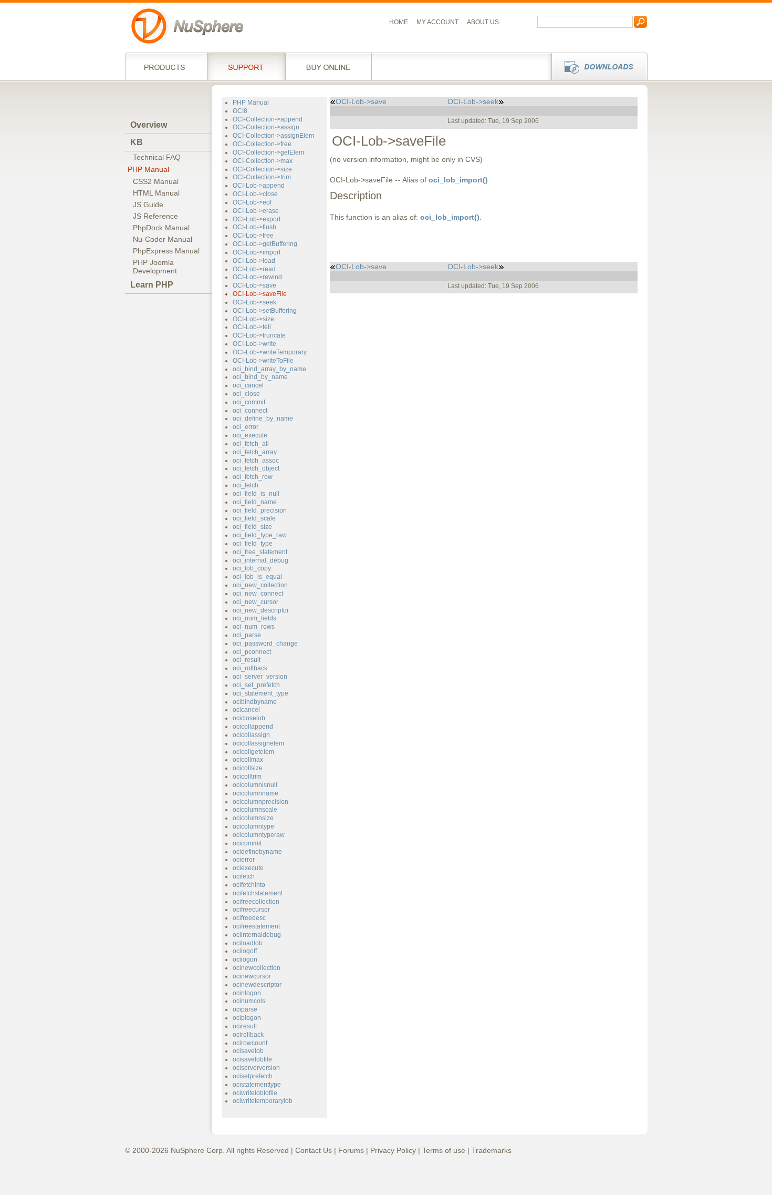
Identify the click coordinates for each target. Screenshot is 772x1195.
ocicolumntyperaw (259, 835)
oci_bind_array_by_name (269, 369)
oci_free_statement (260, 552)
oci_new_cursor (255, 602)
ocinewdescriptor (257, 984)
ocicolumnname (255, 793)
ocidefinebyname (257, 851)
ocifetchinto (249, 884)
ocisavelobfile (252, 1059)
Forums (351, 1150)
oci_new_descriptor (261, 610)
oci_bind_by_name (260, 377)
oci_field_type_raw (260, 535)
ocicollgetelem (253, 751)
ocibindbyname (255, 702)
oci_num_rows (254, 626)
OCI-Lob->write (254, 344)
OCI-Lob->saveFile (260, 294)
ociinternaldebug (257, 934)
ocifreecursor (251, 909)
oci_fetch (245, 485)
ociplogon (247, 1018)
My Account (437, 22)
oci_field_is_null (256, 493)
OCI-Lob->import (256, 252)
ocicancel (246, 709)
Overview (148, 124)
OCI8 (240, 111)
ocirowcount (250, 1043)
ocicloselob (249, 718)
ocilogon (245, 959)
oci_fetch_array (255, 452)
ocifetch (244, 876)
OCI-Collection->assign (266, 127)
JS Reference (155, 216)
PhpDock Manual (161, 227)
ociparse (245, 1009)
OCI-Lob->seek (254, 302)
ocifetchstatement (258, 893)
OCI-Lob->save (254, 285)
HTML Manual (156, 193)
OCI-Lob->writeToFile (263, 360)
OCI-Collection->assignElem (273, 135)
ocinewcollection (256, 968)
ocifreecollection (256, 901)
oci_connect (250, 410)
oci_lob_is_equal (257, 576)
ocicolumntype (253, 826)
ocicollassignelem (258, 743)
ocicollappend (253, 726)
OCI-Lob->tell (252, 327)
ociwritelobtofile (255, 1093)
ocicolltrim (247, 776)
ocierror (244, 859)
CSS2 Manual (156, 181)
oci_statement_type (260, 693)
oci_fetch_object (256, 468)
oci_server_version (260, 676)
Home (398, 22)
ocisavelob (248, 1051)
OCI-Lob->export (256, 219)
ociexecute (248, 868)
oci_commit (249, 402)
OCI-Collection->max (263, 161)
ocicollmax (248, 759)
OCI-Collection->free (262, 144)
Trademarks (492, 1150)
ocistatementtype (257, 1084)
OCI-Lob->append (259, 185)
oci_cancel (248, 385)
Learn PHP (151, 284)
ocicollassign (251, 735)
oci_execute (250, 435)
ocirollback (248, 1034)
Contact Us (313, 1150)
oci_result (246, 659)
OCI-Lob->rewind (257, 277)
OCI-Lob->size (253, 319)
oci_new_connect (258, 593)
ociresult (245, 1026)
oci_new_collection (260, 585)
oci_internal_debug (260, 560)
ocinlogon (247, 993)
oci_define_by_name (263, 418)
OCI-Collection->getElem (268, 152)
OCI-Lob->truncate (259, 335)
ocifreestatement (256, 926)
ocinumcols (249, 1001)
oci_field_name (255, 502)
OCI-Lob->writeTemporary (270, 352)
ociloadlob (248, 943)
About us (483, 22)
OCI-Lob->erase (256, 211)
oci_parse (247, 635)
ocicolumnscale (255, 809)
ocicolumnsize (253, 818)
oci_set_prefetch (256, 685)
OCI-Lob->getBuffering (265, 244)
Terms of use (443, 1150)
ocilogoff (245, 951)
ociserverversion (256, 1067)
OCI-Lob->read (254, 269)
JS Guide (148, 204)
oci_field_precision (260, 510)
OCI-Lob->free (253, 235)
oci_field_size (252, 526)
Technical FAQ (157, 157)
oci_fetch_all (251, 443)
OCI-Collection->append (267, 119)
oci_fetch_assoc (256, 460)
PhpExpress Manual (166, 251)
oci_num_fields (254, 618)
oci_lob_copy (252, 568)
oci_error (245, 427)
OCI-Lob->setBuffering (265, 310)
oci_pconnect (252, 652)
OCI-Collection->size (262, 169)
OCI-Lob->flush (254, 227)
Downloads (596, 66)
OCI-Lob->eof (252, 202)
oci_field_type (253, 543)
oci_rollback (250, 668)
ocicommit (247, 843)
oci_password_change (265, 643)
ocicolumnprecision (260, 801)
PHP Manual (148, 169)
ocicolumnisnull (255, 785)
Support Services (246, 66)
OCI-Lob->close (255, 194)
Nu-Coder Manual (162, 239)
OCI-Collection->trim (262, 177)
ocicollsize (248, 768)
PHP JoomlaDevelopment (155, 266)
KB (136, 142)
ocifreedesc (249, 918)
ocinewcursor (252, 976)
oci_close (246, 393)
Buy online (328, 66)
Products (166, 66)
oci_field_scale (254, 518)
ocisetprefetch (253, 1076)
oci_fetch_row (253, 477)
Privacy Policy (393, 1150)
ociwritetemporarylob (263, 1101)
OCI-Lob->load (254, 260)
